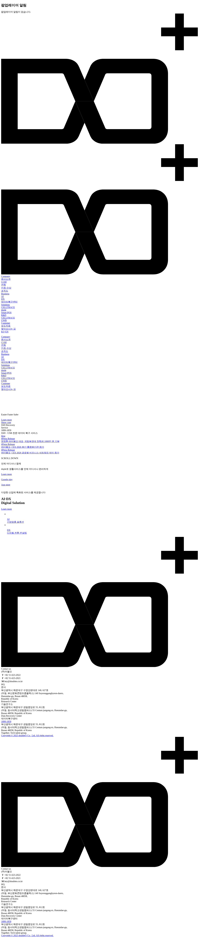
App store (5, 484)
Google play (7, 479)
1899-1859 (6, 721)
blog (3, 436)
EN (6, 332)
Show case (6, 422)
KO (3, 332)
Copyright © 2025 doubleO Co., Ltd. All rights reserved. (27, 735)
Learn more (6, 420)
